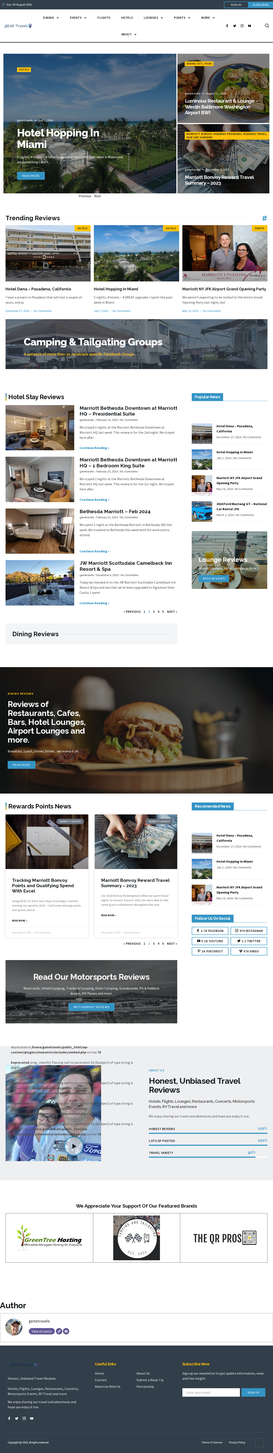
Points (179, 18)
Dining (48, 18)
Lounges (151, 18)
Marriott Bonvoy (199, 134)
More (205, 18)
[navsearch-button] (267, 25)
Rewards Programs (227, 134)
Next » (172, 612)
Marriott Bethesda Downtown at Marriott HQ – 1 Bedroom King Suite (128, 462)
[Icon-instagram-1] (242, 26)
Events (75, 18)
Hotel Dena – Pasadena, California (38, 289)
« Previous (132, 612)
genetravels (39, 1321)
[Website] (59, 1331)
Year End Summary (199, 137)
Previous (85, 196)
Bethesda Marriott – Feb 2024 (115, 511)
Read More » (19, 920)
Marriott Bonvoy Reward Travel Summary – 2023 (219, 180)
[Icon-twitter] (235, 26)
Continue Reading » (95, 448)
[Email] (66, 1331)
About (126, 34)
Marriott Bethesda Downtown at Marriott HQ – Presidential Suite (128, 411)
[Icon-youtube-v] (250, 26)
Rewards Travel (254, 134)
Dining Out (194, 63)
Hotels (127, 18)
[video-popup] (73, 1146)
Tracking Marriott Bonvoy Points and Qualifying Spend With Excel (43, 886)
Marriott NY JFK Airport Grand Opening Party (224, 289)
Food (208, 63)
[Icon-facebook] (227, 26)
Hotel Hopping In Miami (58, 138)
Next (97, 196)
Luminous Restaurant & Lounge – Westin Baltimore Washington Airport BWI (221, 106)
